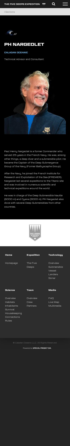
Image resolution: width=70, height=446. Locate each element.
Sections (10, 12)
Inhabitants (11, 306)
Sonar (51, 278)
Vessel (52, 271)
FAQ (51, 298)
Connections (12, 317)
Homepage (11, 263)
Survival (9, 310)
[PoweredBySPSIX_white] (37, 348)
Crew (30, 302)
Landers (53, 274)
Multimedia (54, 306)
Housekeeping (13, 313)
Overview (53, 263)
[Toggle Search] (53, 4)
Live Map (53, 302)
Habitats (10, 302)
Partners (32, 306)
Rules (8, 321)
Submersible (55, 267)
